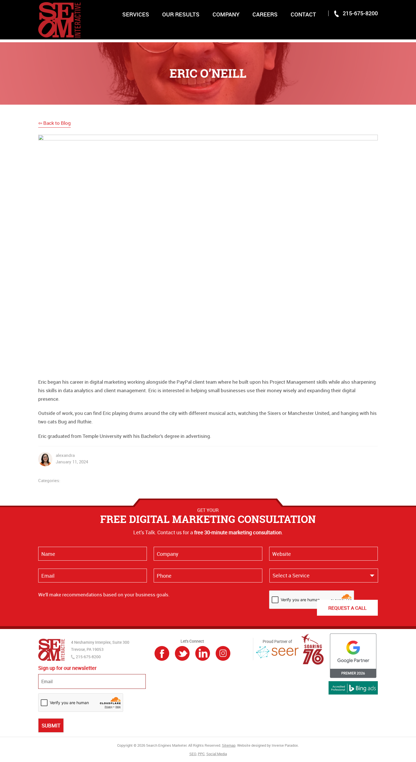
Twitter (182, 653)
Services (135, 14)
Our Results (181, 14)
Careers (265, 14)
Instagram (223, 653)
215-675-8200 (360, 13)
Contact (303, 14)
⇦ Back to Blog (54, 123)
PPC (201, 753)
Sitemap (228, 745)
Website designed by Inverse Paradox (267, 745)
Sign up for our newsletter (67, 668)
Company (226, 14)
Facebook (162, 653)
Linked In (202, 653)
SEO (192, 753)
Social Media (216, 753)
